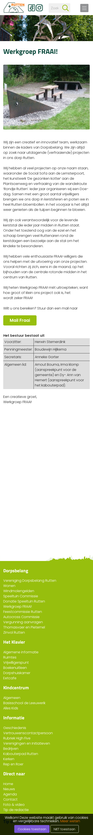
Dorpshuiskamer (16, 672)
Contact (10, 799)
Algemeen (11, 697)
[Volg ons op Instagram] (39, 7)
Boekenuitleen (15, 667)
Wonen (9, 585)
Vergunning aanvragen (23, 622)
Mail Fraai (20, 320)
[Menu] (84, 8)
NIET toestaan (64, 829)
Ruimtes (9, 657)
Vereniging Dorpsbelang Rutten (29, 580)
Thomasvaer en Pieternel (24, 627)
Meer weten (70, 821)
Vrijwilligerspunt (16, 662)
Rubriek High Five (16, 738)
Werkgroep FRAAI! (17, 606)
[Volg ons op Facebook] (31, 7)
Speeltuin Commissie (20, 596)
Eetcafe (9, 678)
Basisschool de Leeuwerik (24, 702)
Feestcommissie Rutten (22, 611)
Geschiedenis (14, 727)
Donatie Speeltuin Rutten (24, 601)
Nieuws (9, 789)
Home (8, 783)
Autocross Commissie (21, 616)
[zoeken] (65, 8)
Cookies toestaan (32, 829)
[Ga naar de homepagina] (14, 7)
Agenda (10, 794)
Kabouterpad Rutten (20, 753)
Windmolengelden (18, 590)
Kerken (8, 758)
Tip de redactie (16, 809)
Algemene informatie (20, 652)
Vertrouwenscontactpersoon (28, 733)
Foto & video (14, 804)
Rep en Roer (13, 764)
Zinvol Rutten (14, 632)
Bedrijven (10, 748)
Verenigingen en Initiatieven (26, 743)
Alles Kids (10, 708)
